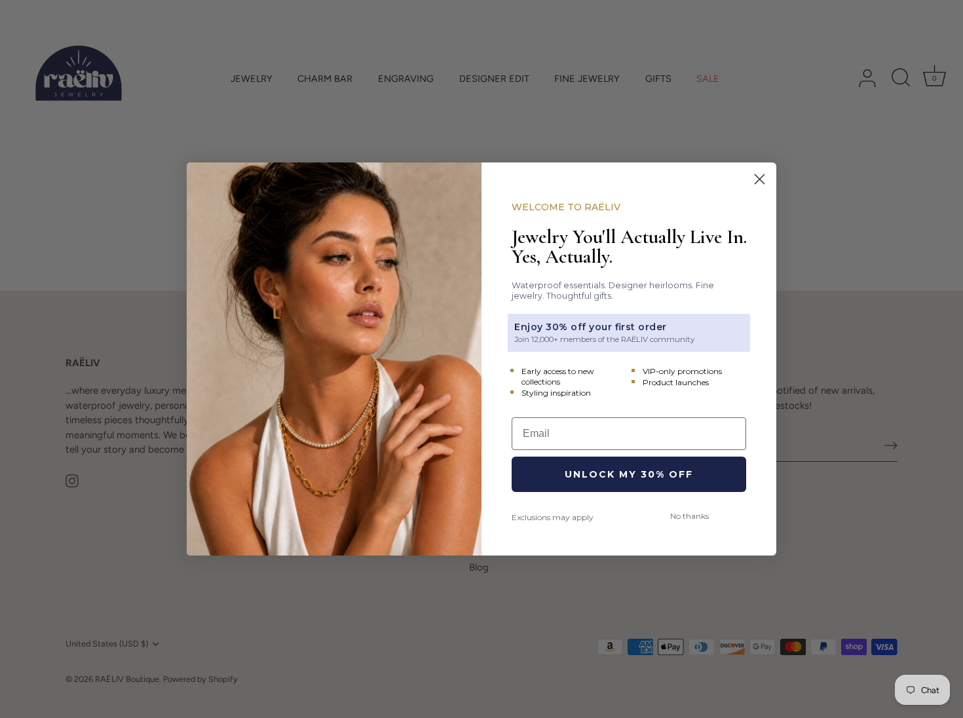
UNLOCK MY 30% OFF (629, 474)
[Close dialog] (759, 179)
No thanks (689, 516)
